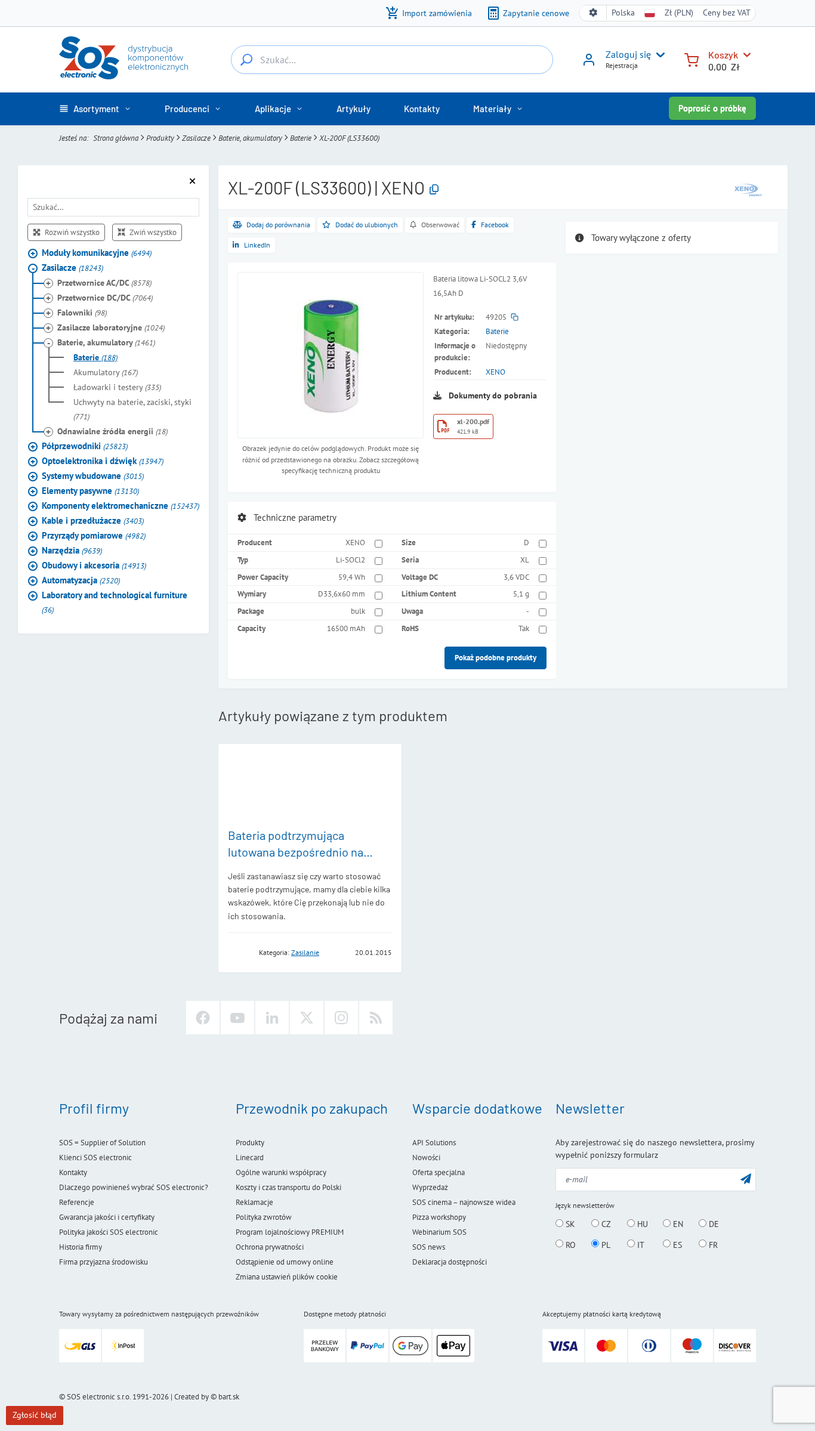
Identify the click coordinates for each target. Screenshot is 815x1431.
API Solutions (434, 1143)
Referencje (76, 1202)
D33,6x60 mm (341, 594)
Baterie (300, 138)
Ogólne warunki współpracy (281, 1172)
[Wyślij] (746, 1178)
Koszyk (723, 54)
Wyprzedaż (430, 1187)
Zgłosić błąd (35, 1415)
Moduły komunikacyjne (97, 253)
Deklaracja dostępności (449, 1262)
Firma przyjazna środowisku (103, 1262)
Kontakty (73, 1172)
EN (677, 1224)
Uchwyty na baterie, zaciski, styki (132, 409)
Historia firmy (80, 1247)
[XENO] (748, 189)
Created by (191, 1397)
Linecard (250, 1157)
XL (524, 560)
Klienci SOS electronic (95, 1157)
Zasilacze (196, 138)
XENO (495, 372)
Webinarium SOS (439, 1232)
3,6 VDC (516, 577)
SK (569, 1224)
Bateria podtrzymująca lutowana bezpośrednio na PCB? (295, 852)
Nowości (426, 1157)
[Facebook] (203, 1017)
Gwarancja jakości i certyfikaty (107, 1217)
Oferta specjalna (438, 1172)
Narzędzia (72, 551)
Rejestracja (622, 65)
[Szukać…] (246, 59)
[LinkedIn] (272, 1017)
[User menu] (658, 55)
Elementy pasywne (90, 491)
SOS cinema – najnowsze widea (463, 1202)
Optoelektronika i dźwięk (102, 461)
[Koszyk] (691, 58)
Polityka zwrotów (264, 1217)
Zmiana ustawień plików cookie (287, 1277)
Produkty (160, 138)
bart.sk (228, 1397)
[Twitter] (306, 1017)
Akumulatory (105, 372)
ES (676, 1244)
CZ (605, 1224)
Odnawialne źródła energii (112, 431)
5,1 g (521, 594)
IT (639, 1244)
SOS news (428, 1247)
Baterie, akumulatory (250, 138)
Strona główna (115, 138)
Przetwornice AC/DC (104, 283)
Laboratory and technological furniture (114, 603)
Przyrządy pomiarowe (94, 536)
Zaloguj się (628, 54)
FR (712, 1244)
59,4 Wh (351, 577)
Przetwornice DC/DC (105, 298)
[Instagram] (341, 1017)
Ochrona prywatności (270, 1247)
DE (712, 1224)
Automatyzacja (81, 580)
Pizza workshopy (439, 1217)
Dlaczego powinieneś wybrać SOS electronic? (133, 1187)
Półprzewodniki (85, 446)
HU (641, 1224)
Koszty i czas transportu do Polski (288, 1187)
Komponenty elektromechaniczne (120, 506)
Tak (523, 628)
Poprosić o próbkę (712, 108)
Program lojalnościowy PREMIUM (290, 1232)
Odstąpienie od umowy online (285, 1262)
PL (604, 1244)
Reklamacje (254, 1202)
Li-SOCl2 (350, 560)
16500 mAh (346, 628)
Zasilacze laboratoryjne (111, 328)
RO (569, 1244)
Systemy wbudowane (93, 476)
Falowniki (82, 313)
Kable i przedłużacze (93, 521)
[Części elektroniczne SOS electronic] (123, 57)
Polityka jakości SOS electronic (108, 1232)
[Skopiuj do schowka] (434, 190)
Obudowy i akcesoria (94, 565)
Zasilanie (305, 952)
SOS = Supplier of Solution (102, 1143)
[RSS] (376, 1017)
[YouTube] (237, 1017)
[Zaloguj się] (589, 63)
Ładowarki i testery (117, 387)
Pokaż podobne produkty (495, 658)
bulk (358, 611)
